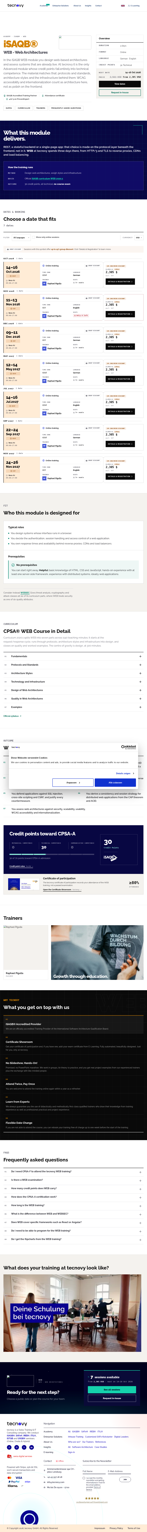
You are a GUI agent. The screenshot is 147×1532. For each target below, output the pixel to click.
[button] (72, 1313)
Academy (6, 36)
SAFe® (19, 1435)
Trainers (40, 108)
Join (125, 1479)
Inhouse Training (75, 1437)
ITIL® (33, 1435)
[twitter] (24, 1447)
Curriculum (24, 108)
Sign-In (71, 1452)
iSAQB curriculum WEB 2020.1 (47, 178)
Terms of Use (134, 1528)
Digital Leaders (121, 1437)
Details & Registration (119, 282)
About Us (77, 6)
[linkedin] (31, 1447)
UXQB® (21, 1438)
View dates (120, 84)
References (100, 1442)
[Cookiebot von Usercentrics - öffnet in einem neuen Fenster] (123, 747)
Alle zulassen (115, 782)
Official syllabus (11, 716)
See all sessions (112, 1389)
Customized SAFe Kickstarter (99, 1437)
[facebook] (9, 1447)
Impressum (99, 1528)
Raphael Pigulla (54, 283)
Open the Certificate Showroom (62, 890)
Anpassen (71, 782)
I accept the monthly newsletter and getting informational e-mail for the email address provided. (95, 1484)
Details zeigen (123, 773)
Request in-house (119, 92)
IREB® (26, 1435)
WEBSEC (25, 592)
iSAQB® (17, 36)
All (69, 1431)
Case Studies (101, 1447)
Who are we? (74, 1442)
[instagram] (16, 1447)
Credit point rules (21, 866)
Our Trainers (88, 1442)
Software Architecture (82, 1447)
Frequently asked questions (66, 108)
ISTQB (10, 1438)
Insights (88, 6)
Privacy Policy (116, 1528)
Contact (98, 6)
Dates (9, 108)
